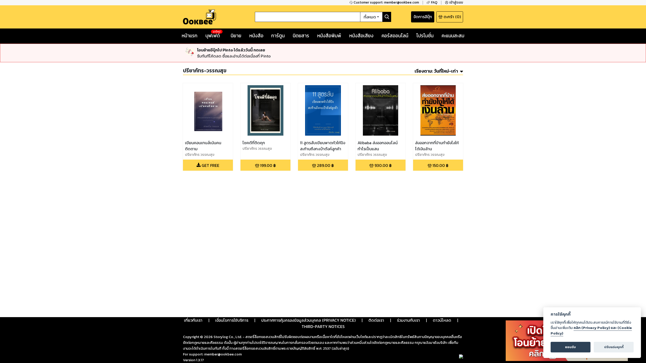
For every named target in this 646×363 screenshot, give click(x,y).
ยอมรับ (570, 347)
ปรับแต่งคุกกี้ (614, 347)
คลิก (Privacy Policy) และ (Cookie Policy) (591, 330)
